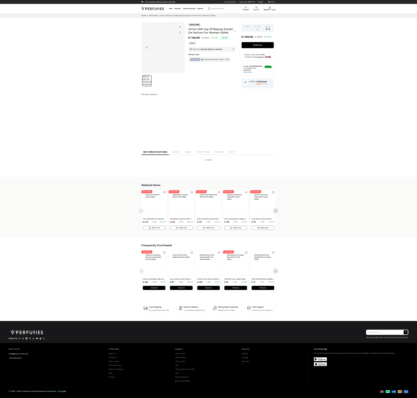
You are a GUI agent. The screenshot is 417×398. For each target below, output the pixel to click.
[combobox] (252, 2)
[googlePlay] (44, 338)
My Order (245, 361)
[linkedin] (26, 338)
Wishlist (245, 354)
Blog (110, 373)
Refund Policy (180, 358)
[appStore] (40, 338)
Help (177, 373)
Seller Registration (182, 377)
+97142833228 (15, 358)
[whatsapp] (33, 338)
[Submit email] (406, 332)
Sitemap (112, 377)
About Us (112, 354)
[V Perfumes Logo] (152, 8)
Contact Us (113, 358)
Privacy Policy (114, 361)
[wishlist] (165, 192)
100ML (192, 43)
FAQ (177, 365)
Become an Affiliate (182, 381)
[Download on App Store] (354, 364)
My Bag (245, 358)
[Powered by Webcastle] (61, 391)
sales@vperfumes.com (18, 354)
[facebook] (19, 338)
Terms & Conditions (116, 369)
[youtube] (37, 338)
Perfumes (153, 16)
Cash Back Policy (115, 365)
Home (144, 16)
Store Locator (180, 361)
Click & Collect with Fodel (184, 369)
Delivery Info (180, 354)
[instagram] (23, 338)
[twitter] (30, 338)
